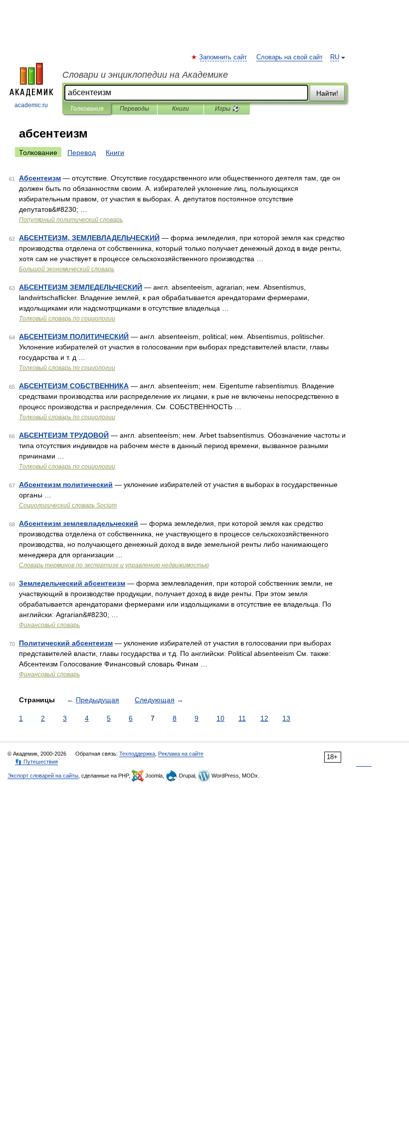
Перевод (81, 153)
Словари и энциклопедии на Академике (145, 75)
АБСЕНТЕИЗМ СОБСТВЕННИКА (74, 386)
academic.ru (31, 105)
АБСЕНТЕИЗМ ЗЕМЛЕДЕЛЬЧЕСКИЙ (80, 287)
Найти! (327, 93)
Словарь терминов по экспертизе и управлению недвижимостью (114, 565)
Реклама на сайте (181, 754)
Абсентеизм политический (66, 484)
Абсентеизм (40, 178)
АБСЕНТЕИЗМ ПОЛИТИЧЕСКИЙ (74, 336)
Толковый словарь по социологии (67, 318)
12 (264, 718)
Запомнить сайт (223, 57)
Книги (180, 108)
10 (220, 718)
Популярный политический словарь (71, 219)
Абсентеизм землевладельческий (78, 523)
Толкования (86, 108)
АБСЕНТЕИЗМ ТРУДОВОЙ (64, 435)
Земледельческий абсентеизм (72, 583)
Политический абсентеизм (66, 643)
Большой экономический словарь (66, 269)
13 (286, 718)
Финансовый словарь (49, 625)
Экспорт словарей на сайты (42, 776)
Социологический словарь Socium (68, 505)
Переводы (134, 108)
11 (242, 718)
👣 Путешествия (36, 762)
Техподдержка (137, 754)
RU (334, 57)
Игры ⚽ (227, 108)
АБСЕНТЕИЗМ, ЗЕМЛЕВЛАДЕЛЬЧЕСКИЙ (89, 238)
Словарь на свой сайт (289, 57)
